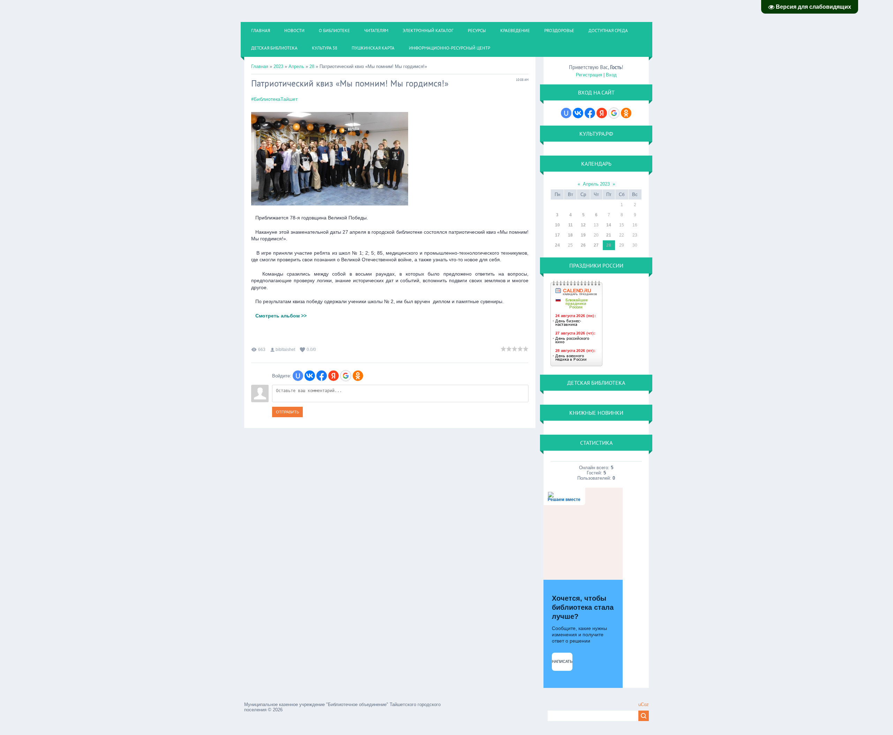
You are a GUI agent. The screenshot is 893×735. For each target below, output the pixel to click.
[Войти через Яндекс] (333, 375)
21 (608, 235)
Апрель (296, 66)
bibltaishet (285, 349)
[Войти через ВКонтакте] (310, 375)
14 (608, 225)
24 (557, 245)
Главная (259, 66)
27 (596, 245)
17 (557, 235)
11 (570, 225)
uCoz (643, 704)
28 (311, 66)
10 (557, 225)
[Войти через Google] (345, 375)
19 (583, 235)
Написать (562, 661)
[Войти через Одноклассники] (358, 375)
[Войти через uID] (298, 375)
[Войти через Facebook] (321, 375)
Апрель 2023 (596, 184)
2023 (278, 66)
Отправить (287, 412)
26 (583, 245)
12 (583, 225)
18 (570, 235)
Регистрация (589, 74)
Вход (611, 74)
